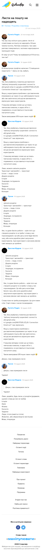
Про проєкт (21, 479)
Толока (7, 26)
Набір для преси (21, 504)
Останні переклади (21, 463)
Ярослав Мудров (14, 121)
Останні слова (21, 459)
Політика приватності (21, 508)
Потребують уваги (21, 439)
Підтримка (21, 492)
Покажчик (21, 434)
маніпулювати (21, 539)
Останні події (21, 447)
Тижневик (21, 468)
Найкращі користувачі (21, 472)
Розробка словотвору (20, 26)
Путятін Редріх (14, 35)
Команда (21, 488)
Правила (21, 484)
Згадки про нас (21, 500)
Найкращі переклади (21, 443)
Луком (10, 76)
